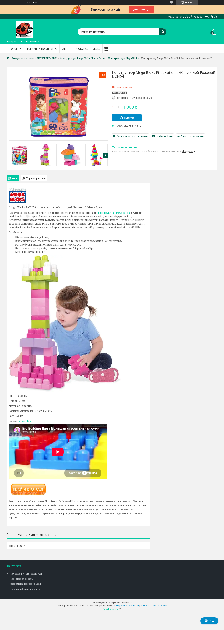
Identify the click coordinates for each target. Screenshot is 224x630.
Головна (15, 48)
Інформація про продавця (25, 583)
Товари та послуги (40, 48)
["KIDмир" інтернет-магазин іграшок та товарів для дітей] (24, 28)
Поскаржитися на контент (126, 605)
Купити (129, 118)
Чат (212, 620)
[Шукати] (162, 30)
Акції (65, 48)
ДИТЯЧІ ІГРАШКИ (46, 58)
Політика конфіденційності (26, 573)
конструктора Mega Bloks (114, 212)
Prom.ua (128, 602)
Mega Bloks (25, 421)
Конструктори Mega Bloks (123, 58)
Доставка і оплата (87, 48)
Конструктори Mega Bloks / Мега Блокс (83, 58)
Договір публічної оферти (25, 588)
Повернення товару (21, 578)
